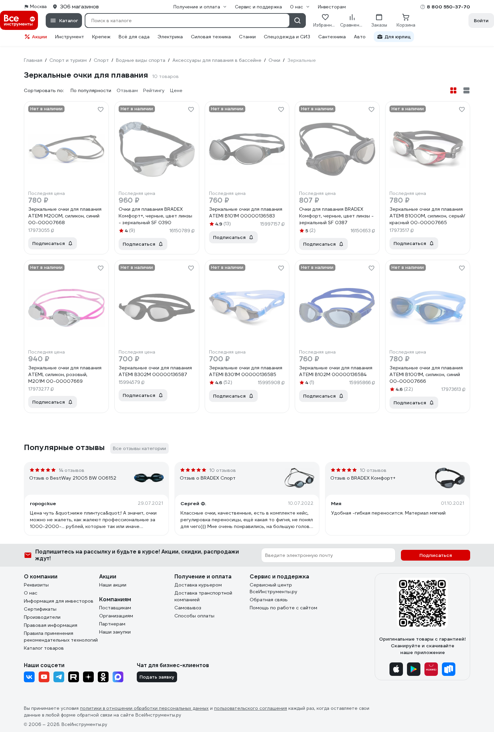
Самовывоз (187, 608)
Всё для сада (134, 37)
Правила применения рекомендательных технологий (61, 636)
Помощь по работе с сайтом (283, 608)
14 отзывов (71, 470)
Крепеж (101, 37)
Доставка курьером (198, 585)
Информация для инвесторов (58, 601)
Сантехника (332, 37)
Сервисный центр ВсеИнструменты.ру (273, 588)
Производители (42, 617)
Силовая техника (211, 37)
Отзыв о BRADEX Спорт (208, 478)
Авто (360, 37)
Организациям (116, 616)
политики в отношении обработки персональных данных (144, 708)
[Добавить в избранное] (100, 109)
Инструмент (69, 37)
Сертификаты (40, 609)
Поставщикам (115, 608)
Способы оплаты (194, 616)
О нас (30, 593)
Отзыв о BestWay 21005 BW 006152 (72, 478)
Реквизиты (36, 585)
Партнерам (112, 624)
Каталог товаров (44, 648)
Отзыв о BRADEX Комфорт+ (363, 478)
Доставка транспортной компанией (203, 596)
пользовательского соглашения (250, 708)
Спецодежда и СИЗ (287, 37)
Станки (247, 37)
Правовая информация (50, 625)
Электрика (170, 37)
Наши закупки (115, 632)
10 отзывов (222, 470)
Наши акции (112, 585)
